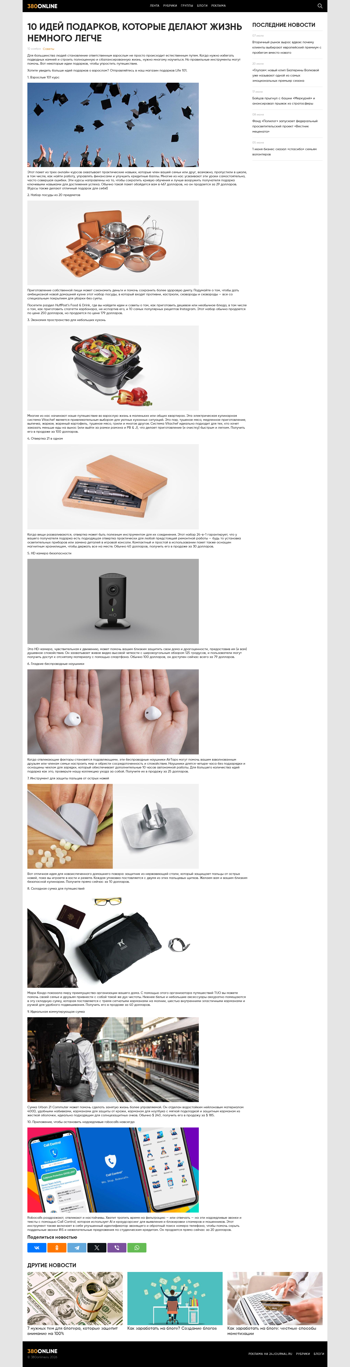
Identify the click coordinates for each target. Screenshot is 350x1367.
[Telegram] (76, 1247)
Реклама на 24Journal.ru (270, 1354)
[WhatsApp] (136, 1247)
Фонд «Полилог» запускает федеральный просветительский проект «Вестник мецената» (285, 126)
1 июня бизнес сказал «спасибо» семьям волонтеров (284, 152)
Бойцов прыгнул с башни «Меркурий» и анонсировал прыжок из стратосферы (283, 101)
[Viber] (116, 1247)
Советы (48, 49)
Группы (187, 6)
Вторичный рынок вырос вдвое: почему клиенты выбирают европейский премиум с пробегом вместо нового (286, 47)
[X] (96, 1247)
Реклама (218, 6)
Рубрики (170, 6)
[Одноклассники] (56, 1247)
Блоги (202, 6)
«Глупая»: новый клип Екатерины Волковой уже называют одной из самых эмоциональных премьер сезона (285, 75)
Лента (155, 6)
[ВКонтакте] (36, 1247)
